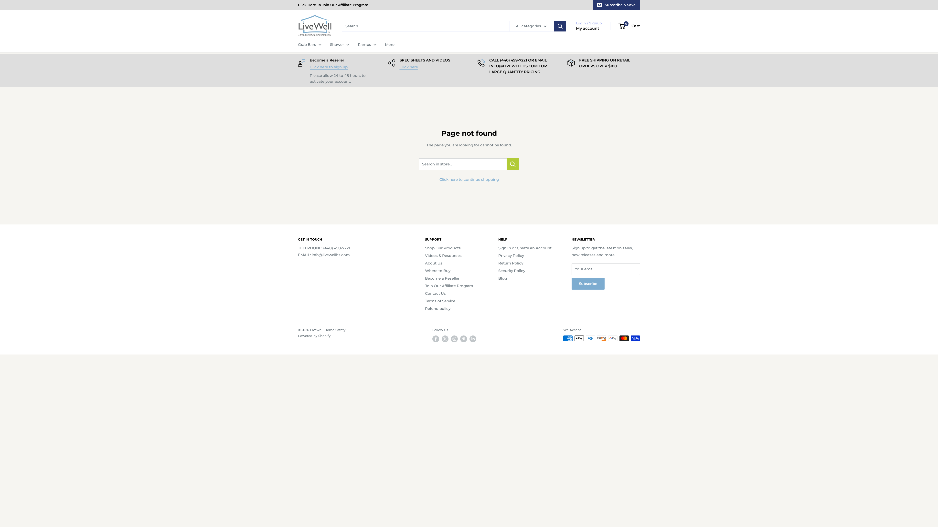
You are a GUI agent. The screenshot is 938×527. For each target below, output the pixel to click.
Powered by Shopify (314, 336)
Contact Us (435, 293)
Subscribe (588, 283)
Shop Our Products (443, 248)
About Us (433, 263)
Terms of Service (440, 301)
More (389, 44)
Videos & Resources (443, 255)
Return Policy (510, 263)
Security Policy (511, 270)
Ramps (364, 44)
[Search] (560, 26)
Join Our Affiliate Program (449, 286)
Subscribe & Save (620, 5)
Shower (337, 44)
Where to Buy (437, 270)
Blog (502, 278)
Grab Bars (307, 44)
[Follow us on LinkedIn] (472, 338)
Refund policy (437, 308)
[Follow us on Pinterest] (463, 338)
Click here (409, 67)
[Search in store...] (513, 164)
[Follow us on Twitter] (445, 338)
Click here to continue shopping (469, 179)
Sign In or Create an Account (525, 248)
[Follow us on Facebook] (435, 338)
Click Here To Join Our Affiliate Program (333, 5)
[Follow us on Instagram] (454, 338)
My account (587, 28)
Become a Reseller (442, 278)
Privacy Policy (511, 255)
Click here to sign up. (329, 67)
